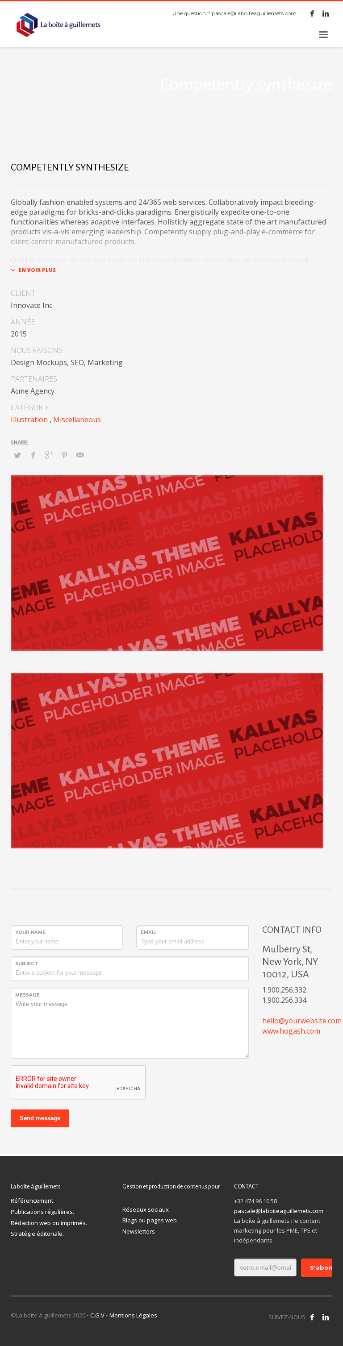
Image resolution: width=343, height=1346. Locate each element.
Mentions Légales (133, 1315)
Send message (40, 1118)
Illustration (29, 419)
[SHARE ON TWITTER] (17, 455)
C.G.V (97, 1315)
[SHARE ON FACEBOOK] (33, 454)
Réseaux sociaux (145, 1209)
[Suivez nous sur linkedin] (325, 1317)
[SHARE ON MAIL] (80, 454)
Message (27, 995)
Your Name (30, 932)
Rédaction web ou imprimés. (49, 1223)
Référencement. (32, 1200)
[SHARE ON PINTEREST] (64, 454)
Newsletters (138, 1231)
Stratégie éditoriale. (37, 1234)
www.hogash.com (291, 1031)
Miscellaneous (77, 419)
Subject (26, 964)
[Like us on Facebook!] (312, 1317)
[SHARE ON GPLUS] (48, 454)
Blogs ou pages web (149, 1220)
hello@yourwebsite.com (302, 1021)
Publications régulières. (42, 1212)
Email (148, 932)
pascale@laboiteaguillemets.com (254, 13)
